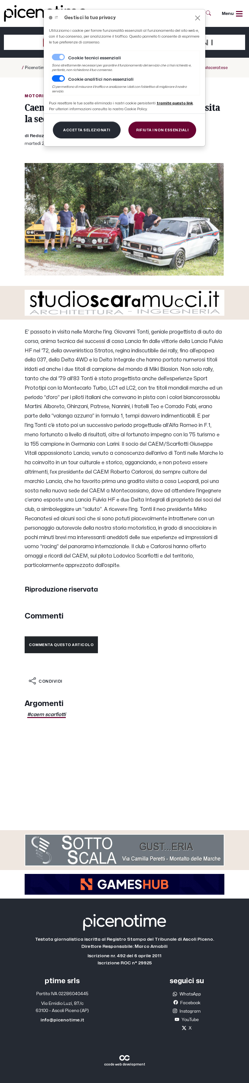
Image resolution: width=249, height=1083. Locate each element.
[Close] (198, 18)
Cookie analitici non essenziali (101, 79)
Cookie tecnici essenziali (94, 58)
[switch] (58, 78)
